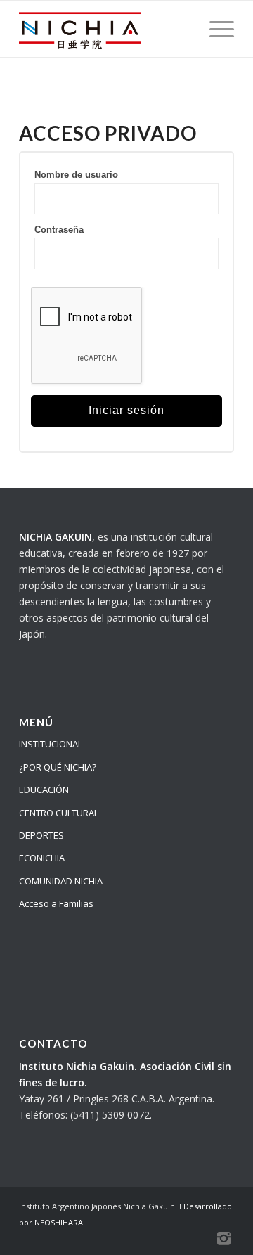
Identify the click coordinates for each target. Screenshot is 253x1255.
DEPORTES (41, 835)
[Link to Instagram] (223, 1237)
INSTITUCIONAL (50, 744)
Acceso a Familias (56, 903)
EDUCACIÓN (44, 789)
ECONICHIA (42, 857)
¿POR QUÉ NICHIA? (57, 767)
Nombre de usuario (76, 174)
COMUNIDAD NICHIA (61, 881)
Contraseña (59, 229)
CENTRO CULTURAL (58, 812)
